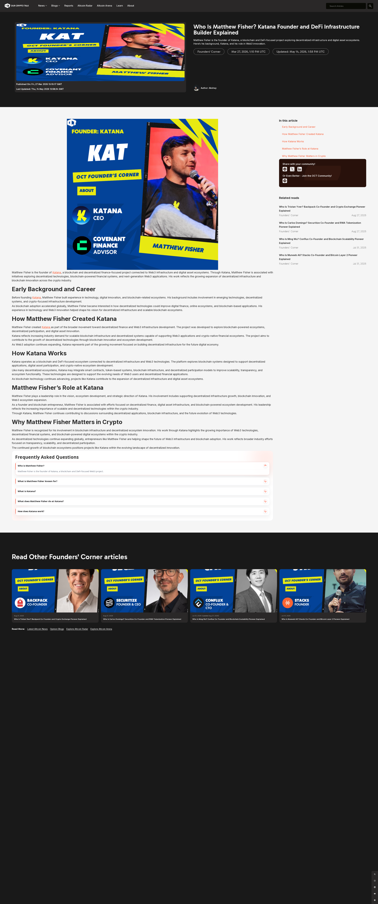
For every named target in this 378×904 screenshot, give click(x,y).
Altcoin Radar (85, 5)
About (130, 5)
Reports (68, 5)
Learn (120, 5)
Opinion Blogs (57, 629)
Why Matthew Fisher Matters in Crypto (304, 156)
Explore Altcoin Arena (101, 629)
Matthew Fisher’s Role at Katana (300, 148)
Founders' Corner (208, 51)
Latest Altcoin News (37, 629)
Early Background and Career (299, 126)
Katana (56, 272)
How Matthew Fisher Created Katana (303, 134)
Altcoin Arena (104, 5)
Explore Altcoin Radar (77, 629)
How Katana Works (293, 141)
